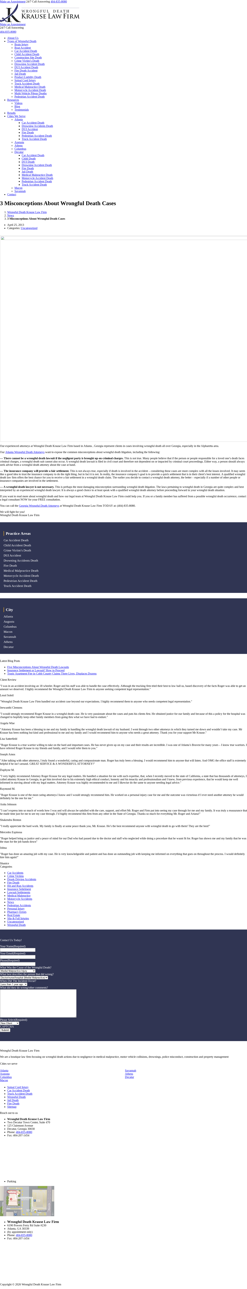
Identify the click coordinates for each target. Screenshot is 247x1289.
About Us (12, 37)
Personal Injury (16, 908)
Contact (11, 194)
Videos (18, 103)
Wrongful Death (16, 924)
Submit (5, 1030)
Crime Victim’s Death (26, 60)
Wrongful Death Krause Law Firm (27, 212)
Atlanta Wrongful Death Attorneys (24, 452)
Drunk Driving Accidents (21, 879)
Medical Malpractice (19, 895)
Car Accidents (15, 872)
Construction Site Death (28, 57)
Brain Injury (21, 44)
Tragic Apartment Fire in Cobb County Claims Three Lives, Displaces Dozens (52, 673)
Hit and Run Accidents (20, 885)
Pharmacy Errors (16, 911)
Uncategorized (29, 228)
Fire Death (28, 132)
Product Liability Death (27, 77)
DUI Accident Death (26, 67)
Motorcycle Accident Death (30, 90)
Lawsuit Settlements (18, 892)
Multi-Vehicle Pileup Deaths (30, 93)
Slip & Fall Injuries (18, 918)
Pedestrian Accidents (19, 905)
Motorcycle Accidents (19, 898)
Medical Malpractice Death (29, 86)
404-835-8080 (59, 1)
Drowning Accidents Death (37, 125)
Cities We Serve (16, 116)
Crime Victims (15, 876)
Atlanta (18, 119)
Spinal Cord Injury (25, 80)
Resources (13, 99)
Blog (17, 106)
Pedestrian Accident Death (29, 96)
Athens (18, 145)
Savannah (20, 191)
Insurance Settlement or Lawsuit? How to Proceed (36, 670)
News (10, 215)
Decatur (19, 152)
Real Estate (13, 915)
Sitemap (11, 1106)
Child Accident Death (26, 54)
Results (11, 112)
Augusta (19, 142)
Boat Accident (22, 47)
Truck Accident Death (27, 83)
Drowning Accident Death (29, 64)
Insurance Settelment (19, 889)
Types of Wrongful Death (21, 41)
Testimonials (21, 109)
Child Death (29, 158)
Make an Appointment (12, 1)
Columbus (20, 148)
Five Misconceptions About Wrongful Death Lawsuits (38, 667)
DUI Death (28, 161)
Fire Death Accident (25, 70)
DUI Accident (30, 129)
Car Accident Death (25, 51)
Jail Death (20, 73)
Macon (18, 187)
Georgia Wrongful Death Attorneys (39, 505)
